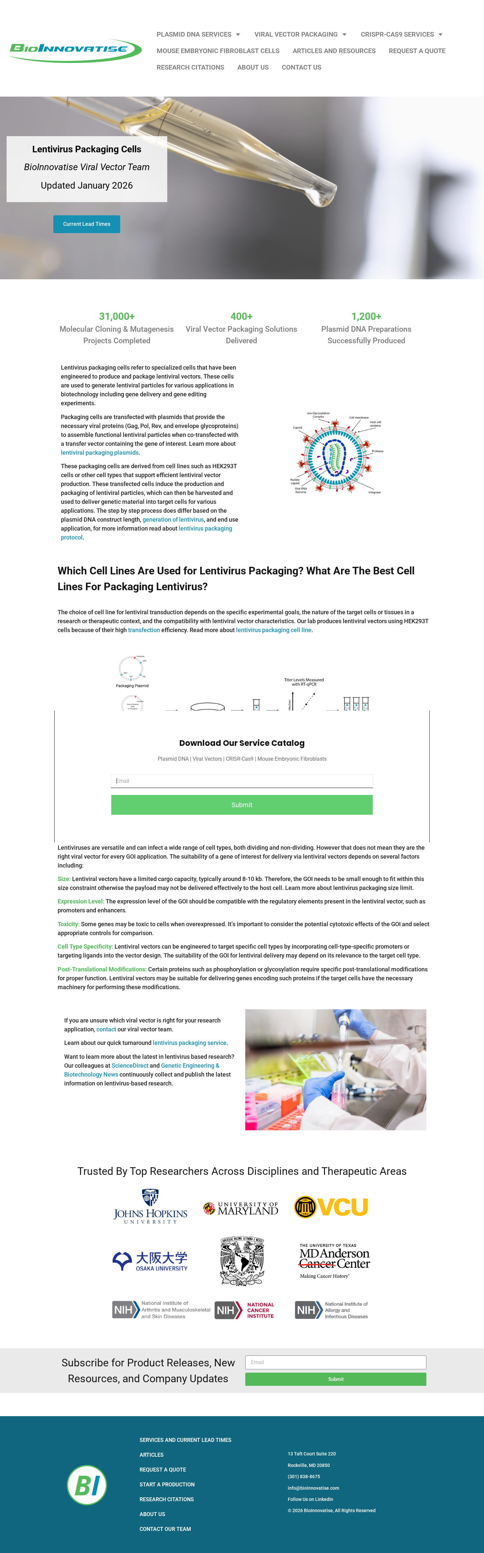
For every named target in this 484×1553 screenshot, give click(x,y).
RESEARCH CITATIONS (190, 67)
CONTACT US (301, 67)
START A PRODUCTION (167, 1484)
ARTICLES (152, 1455)
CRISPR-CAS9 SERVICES (397, 34)
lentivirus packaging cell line (273, 629)
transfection (144, 629)
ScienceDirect (130, 1065)
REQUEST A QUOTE (417, 51)
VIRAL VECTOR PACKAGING (296, 34)
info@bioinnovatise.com (313, 1488)
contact (106, 1029)
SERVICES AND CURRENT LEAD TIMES (185, 1440)
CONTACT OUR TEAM (165, 1529)
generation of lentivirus (173, 519)
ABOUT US (253, 67)
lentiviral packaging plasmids (100, 452)
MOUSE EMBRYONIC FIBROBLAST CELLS (218, 51)
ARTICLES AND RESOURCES (334, 51)
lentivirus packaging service (190, 1042)
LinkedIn (324, 1499)
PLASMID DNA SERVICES (194, 34)
